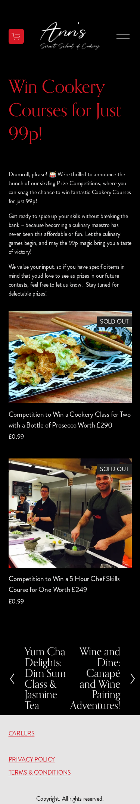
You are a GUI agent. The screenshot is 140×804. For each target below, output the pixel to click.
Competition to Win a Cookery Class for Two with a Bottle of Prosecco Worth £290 (70, 419)
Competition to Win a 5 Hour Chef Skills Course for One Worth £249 (64, 584)
